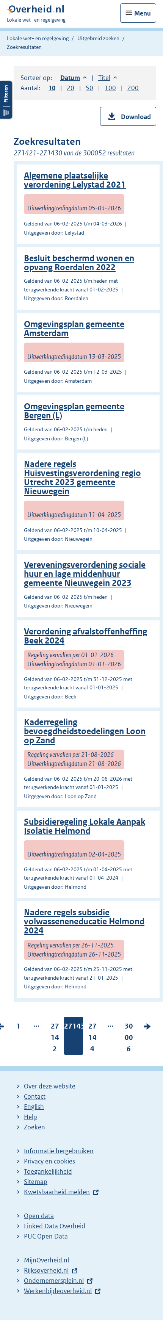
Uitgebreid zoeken (98, 38)
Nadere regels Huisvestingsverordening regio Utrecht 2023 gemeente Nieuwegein (82, 477)
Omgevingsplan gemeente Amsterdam (74, 328)
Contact (34, 1096)
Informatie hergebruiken (59, 1151)
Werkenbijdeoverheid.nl (58, 1291)
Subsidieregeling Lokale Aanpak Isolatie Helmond (84, 826)
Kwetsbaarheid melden (57, 1192)
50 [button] (89, 88)
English (34, 1106)
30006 (129, 1039)
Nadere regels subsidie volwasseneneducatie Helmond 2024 (84, 921)
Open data (39, 1216)
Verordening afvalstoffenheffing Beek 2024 (85, 636)
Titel (107, 78)
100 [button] (110, 88)
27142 (55, 1039)
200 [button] (133, 88)
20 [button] (70, 88)
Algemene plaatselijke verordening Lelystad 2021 (75, 180)
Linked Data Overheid (54, 1226)
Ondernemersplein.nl (54, 1280)
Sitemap (35, 1182)
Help (30, 1117)
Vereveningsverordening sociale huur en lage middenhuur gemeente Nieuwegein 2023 (85, 574)
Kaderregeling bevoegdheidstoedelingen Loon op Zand (85, 731)
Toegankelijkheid (48, 1171)
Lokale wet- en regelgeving (38, 38)
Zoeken (34, 1127)
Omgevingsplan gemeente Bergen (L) (74, 411)
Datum (73, 78)
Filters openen (6, 100)
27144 (92, 1039)
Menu (142, 13)
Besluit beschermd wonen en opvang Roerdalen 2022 (79, 262)
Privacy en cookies (49, 1161)
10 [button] (52, 88)
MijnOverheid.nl (46, 1260)
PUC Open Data (46, 1236)
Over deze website (49, 1086)
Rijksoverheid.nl (46, 1270)
